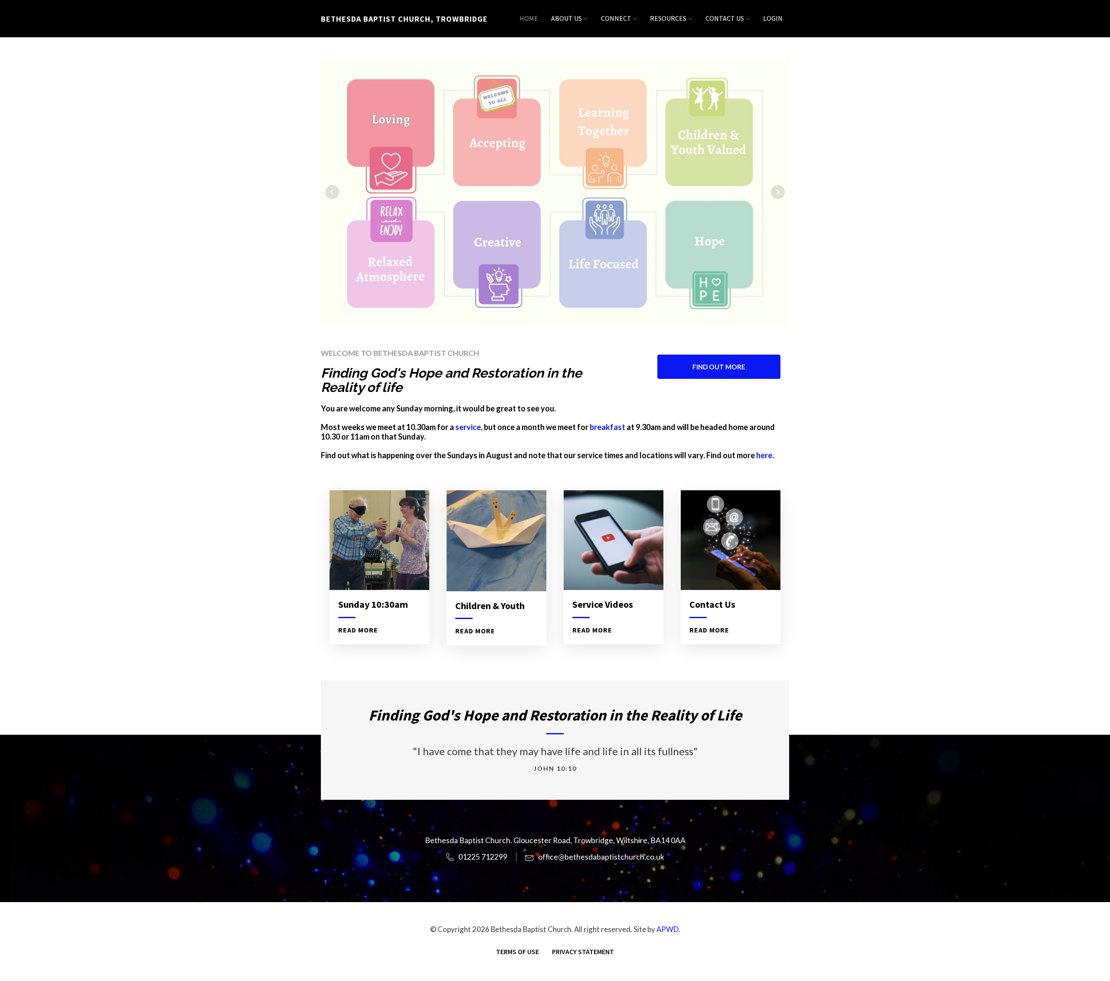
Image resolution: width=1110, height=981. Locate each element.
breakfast (608, 427)
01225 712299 (482, 856)
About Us (566, 18)
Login (773, 18)
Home (528, 18)
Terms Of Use (517, 951)
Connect (616, 18)
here (764, 455)
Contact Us (724, 18)
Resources (668, 18)
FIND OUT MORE (718, 367)
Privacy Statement (583, 951)
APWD (667, 929)
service (468, 427)
